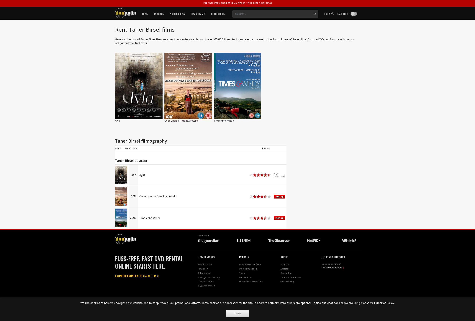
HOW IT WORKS (206, 257)
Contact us (286, 273)
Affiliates (285, 268)
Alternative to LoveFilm (250, 281)
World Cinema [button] (177, 14)
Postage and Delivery (209, 277)
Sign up (188, 109)
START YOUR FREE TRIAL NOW (237, 3)
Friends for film (205, 281)
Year (127, 148)
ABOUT (285, 257)
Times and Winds (224, 120)
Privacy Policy (287, 281)
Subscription (204, 273)
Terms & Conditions (290, 277)
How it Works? (205, 264)
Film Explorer (245, 277)
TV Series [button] (159, 14)
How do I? (203, 268)
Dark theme (343, 14)
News (242, 273)
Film (135, 148)
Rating (266, 148)
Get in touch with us (332, 267)
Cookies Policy (385, 303)
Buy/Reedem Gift (206, 285)
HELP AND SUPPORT (333, 257)
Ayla (117, 120)
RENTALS (244, 257)
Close (237, 313)
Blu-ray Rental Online (250, 264)
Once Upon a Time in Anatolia (181, 120)
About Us (285, 264)
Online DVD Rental (248, 268)
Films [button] (145, 14)
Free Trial (134, 43)
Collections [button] (218, 14)
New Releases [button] (198, 14)
